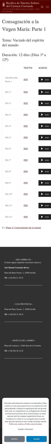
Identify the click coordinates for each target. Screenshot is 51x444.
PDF (26, 79)
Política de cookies (16, 424)
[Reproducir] (42, 79)
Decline (14, 439)
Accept (37, 439)
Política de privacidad (33, 424)
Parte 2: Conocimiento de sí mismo (23, 227)
